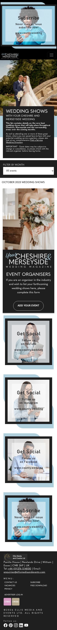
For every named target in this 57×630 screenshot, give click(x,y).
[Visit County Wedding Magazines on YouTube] (26, 625)
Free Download (38, 586)
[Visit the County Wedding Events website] (8, 602)
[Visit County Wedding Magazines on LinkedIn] (21, 625)
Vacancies (9, 586)
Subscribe (35, 582)
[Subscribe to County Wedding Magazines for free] (28, 25)
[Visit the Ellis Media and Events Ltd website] (15, 557)
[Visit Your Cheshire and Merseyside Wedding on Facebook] (6, 625)
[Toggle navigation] (51, 55)
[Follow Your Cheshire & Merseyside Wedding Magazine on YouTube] (28, 341)
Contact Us (10, 582)
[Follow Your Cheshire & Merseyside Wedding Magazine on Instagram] (28, 400)
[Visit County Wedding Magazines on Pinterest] (11, 625)
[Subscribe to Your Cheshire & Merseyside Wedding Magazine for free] (28, 518)
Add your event (28, 306)
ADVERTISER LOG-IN (13, 595)
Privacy (8, 589)
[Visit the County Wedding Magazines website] (15, 602)
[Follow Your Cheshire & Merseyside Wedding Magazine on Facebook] (28, 459)
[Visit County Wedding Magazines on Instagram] (16, 625)
